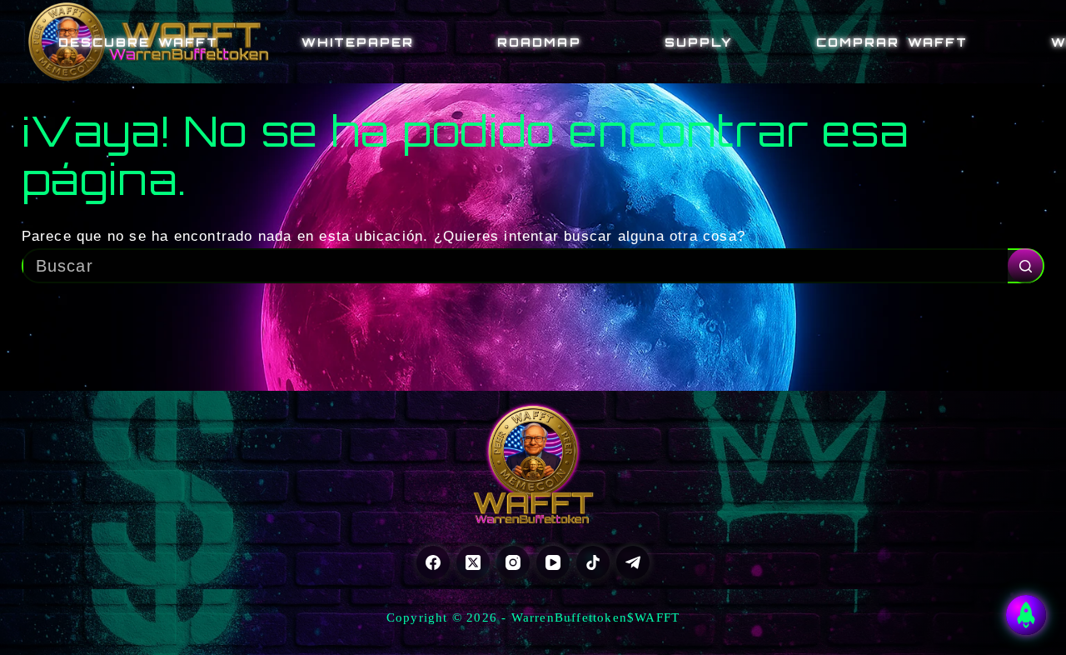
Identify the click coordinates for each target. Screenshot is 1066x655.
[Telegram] (633, 562)
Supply (699, 41)
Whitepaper (357, 41)
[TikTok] (593, 562)
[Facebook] (433, 562)
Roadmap (538, 41)
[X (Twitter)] (473, 562)
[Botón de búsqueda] (1025, 265)
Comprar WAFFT (892, 41)
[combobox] (516, 265)
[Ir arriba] (1026, 615)
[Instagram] (513, 562)
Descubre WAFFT (138, 41)
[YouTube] (553, 562)
